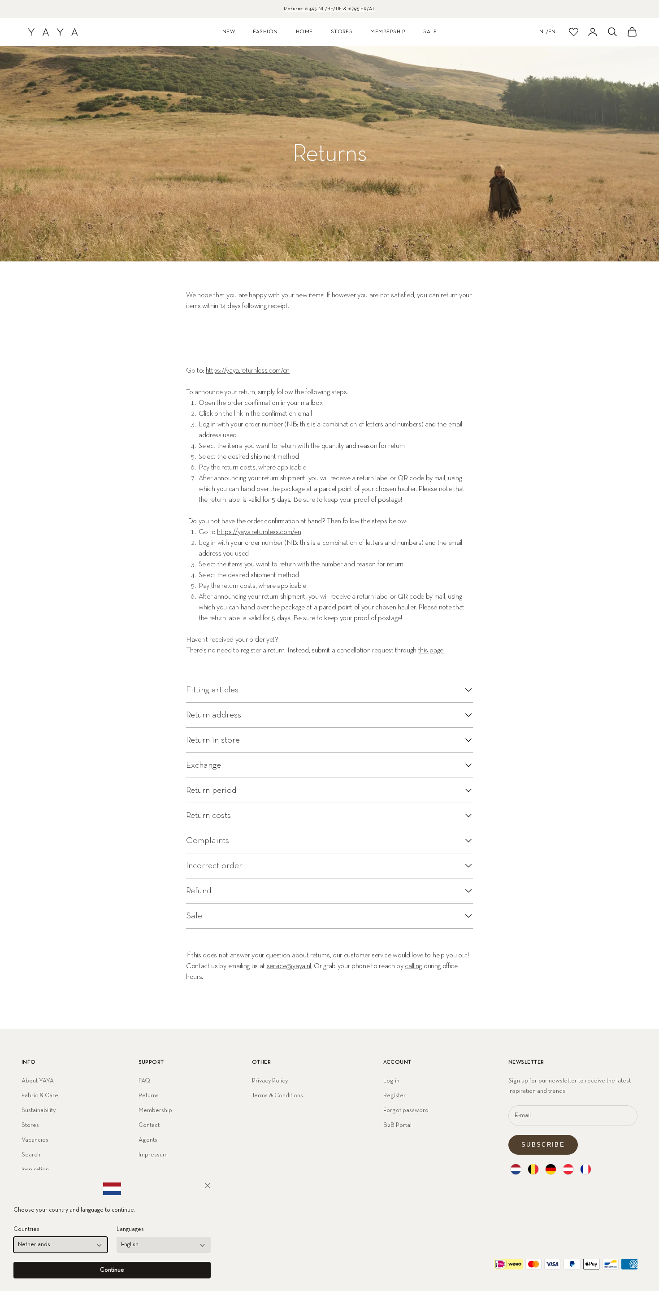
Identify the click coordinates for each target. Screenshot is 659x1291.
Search (31, 1155)
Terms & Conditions (277, 1095)
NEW (228, 32)
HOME (304, 32)
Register (394, 1095)
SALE (430, 32)
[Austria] (568, 1169)
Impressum (153, 1155)
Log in (391, 1081)
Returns (149, 1095)
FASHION (265, 32)
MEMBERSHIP (387, 32)
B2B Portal (397, 1125)
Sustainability (39, 1110)
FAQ (144, 1081)
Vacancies (35, 1140)
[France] (585, 1169)
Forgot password (406, 1110)
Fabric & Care (40, 1095)
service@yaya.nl (289, 966)
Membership (155, 1110)
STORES (342, 32)
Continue (112, 1270)
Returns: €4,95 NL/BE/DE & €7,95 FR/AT (329, 8)
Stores (30, 1125)
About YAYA (38, 1081)
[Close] (207, 1185)
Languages (130, 1229)
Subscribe (543, 1144)
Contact (149, 1125)
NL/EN (547, 32)
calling (413, 966)
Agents (148, 1140)
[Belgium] (533, 1169)
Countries (26, 1229)
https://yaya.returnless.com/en (248, 370)
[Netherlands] (515, 1169)
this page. (431, 650)
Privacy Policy (270, 1081)
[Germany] (550, 1169)
